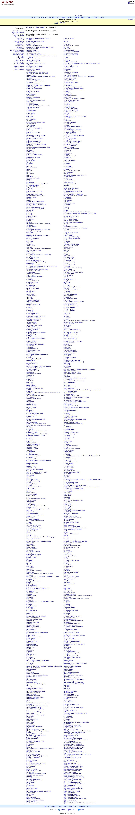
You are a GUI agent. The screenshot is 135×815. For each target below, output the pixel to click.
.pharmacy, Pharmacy (69, 262)
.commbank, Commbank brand (34, 319)
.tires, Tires (66, 559)
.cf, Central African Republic (33, 267)
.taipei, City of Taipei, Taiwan (71, 522)
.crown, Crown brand (31, 353)
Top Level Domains (19, 66)
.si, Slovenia (66, 439)
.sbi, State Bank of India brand (71, 395)
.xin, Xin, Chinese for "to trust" (71, 695)
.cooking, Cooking (31, 334)
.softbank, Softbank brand (70, 462)
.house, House (30, 650)
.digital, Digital (30, 401)
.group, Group (29, 600)
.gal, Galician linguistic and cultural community (38, 541)
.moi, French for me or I (69, 132)
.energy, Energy (30, 441)
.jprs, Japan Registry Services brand (35, 735)
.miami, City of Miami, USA (70, 109)
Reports (51, 17)
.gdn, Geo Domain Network (33, 551)
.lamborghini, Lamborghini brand (34, 775)
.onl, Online (66, 229)
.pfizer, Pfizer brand (68, 257)
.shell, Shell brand (68, 431)
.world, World (66, 688)
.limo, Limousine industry (32, 803)
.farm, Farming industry (32, 479)
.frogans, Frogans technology (34, 528)
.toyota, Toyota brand (68, 584)
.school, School (67, 404)
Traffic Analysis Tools (18, 53)
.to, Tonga (66, 569)
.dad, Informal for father (32, 370)
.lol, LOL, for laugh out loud (70, 53)
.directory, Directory (31, 404)
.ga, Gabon (29, 539)
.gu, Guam (29, 604)
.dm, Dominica (30, 412)
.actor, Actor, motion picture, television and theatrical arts (41, 56)
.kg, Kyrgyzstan (30, 742)
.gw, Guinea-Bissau (31, 612)
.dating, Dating (30, 375)
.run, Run (65, 375)
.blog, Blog (29, 179)
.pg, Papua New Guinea (69, 259)
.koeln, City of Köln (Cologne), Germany (36, 756)
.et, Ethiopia (29, 457)
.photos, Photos (67, 269)
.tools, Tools (66, 573)
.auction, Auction (30, 113)
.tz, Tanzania (66, 601)
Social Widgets (20, 57)
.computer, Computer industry (34, 325)
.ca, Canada (29, 225)
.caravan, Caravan (31, 240)
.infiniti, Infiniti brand (31, 682)
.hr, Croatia (29, 653)
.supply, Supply (67, 504)
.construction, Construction (33, 328)
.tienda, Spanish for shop (69, 556)
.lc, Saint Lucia (30, 785)
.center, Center (30, 263)
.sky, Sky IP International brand (71, 448)
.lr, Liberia (65, 57)
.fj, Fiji (27, 497)
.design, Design (30, 394)
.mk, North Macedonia (69, 117)
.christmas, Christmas (32, 282)
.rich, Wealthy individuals (69, 357)
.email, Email (29, 439)
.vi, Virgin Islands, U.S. (69, 631)
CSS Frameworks (19, 37)
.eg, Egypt (29, 438)
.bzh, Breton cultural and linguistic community (38, 223)
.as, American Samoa (32, 104)
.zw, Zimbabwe (67, 723)
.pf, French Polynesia (69, 256)
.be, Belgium (29, 150)
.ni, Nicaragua (67, 197)
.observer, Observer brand (70, 219)
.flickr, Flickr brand (31, 500)
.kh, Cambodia (30, 744)
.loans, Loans (66, 48)
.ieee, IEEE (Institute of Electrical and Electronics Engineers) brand (44, 666)
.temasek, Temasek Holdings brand (72, 542)
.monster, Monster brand (69, 138)
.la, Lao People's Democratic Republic (36, 773)
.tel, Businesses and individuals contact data (75, 541)
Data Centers (20, 44)
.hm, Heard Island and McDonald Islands (37, 632)
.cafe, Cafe (29, 228)
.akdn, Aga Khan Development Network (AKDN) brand (40, 76)
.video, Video (66, 634)
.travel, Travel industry (69, 592)
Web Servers (20, 38)
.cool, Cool (29, 335)
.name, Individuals (68, 172)
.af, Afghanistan (30, 65)
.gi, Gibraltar (29, 562)
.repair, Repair (67, 347)
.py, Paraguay (67, 317)
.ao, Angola (29, 90)
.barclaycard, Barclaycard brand (34, 137)
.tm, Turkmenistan (68, 566)
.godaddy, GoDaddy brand (33, 581)
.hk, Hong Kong (30, 631)
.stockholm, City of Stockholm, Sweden (73, 489)
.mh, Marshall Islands (69, 107)
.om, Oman (66, 223)
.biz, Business (30, 173)
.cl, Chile (28, 292)
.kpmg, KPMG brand (31, 760)
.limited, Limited (30, 801)
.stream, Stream (67, 494)
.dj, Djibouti (29, 409)
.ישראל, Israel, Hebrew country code (72, 748)
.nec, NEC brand (67, 179)
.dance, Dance (30, 372)
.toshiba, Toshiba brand (69, 578)
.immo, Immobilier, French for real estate (37, 675)
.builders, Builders (31, 215)
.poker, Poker (66, 292)
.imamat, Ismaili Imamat (32, 673)
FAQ (95, 17)
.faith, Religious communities (34, 473)
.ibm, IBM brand (30, 659)
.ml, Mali (65, 119)
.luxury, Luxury (67, 69)
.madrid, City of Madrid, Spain (71, 75)
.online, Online (67, 231)
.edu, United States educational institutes (37, 434)
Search (102, 17)
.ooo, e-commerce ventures (70, 232)
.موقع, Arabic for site (68, 759)
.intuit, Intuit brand (31, 694)
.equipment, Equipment (32, 448)
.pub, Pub (65, 315)
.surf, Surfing (66, 507)
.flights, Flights (30, 501)
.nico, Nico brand (67, 198)
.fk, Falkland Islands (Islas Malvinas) (36, 498)
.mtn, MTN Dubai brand (69, 156)
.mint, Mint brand (67, 115)
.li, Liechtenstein (30, 792)
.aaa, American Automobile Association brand (38, 38)
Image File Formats (19, 65)
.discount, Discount (31, 406)
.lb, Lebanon (29, 784)
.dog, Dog (28, 417)
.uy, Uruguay (66, 613)
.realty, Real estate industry (70, 332)
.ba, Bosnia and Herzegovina (33, 128)
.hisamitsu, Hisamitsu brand (33, 628)
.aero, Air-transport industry (33, 62)
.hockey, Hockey (30, 635)
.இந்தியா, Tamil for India (69, 772)
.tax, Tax (65, 531)
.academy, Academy (31, 50)
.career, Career (30, 244)
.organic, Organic (67, 235)
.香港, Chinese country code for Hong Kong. (75, 798)
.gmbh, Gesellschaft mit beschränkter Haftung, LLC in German (42, 576)
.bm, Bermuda (30, 182)
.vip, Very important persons (70, 639)
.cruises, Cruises (30, 356)
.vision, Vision (67, 642)
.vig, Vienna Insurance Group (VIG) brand (74, 635)
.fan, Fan (28, 476)
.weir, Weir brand (67, 670)
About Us (46, 806)
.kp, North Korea (30, 759)
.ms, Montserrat (67, 153)
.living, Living (66, 42)
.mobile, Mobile (67, 128)
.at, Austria (29, 109)
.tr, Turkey (66, 587)
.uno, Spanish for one (69, 609)
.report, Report (67, 348)
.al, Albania (29, 78)
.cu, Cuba (28, 357)
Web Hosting (20, 42)
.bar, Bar (28, 134)
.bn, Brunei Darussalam (32, 185)
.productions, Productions (70, 303)
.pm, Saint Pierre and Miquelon (71, 290)
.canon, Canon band (31, 234)
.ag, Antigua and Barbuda (33, 69)
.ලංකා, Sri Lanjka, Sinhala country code (73, 778)
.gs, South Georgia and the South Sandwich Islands (40, 601)
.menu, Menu (66, 104)
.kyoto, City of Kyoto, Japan (33, 770)
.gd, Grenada (29, 550)
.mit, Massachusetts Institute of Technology (75, 116)
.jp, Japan (28, 732)
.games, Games (30, 545)
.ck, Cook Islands (30, 291)
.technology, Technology (69, 539)
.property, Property (68, 309)
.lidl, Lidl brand (30, 794)
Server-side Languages (18, 32)
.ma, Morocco (67, 73)
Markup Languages (19, 62)
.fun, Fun (28, 532)
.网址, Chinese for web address (71, 795)
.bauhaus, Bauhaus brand (33, 142)
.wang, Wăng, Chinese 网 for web (72, 657)
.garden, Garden (30, 547)
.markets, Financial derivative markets (73, 88)
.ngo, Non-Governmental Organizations (73, 194)
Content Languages (19, 69)
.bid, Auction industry (31, 167)
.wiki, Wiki (66, 676)
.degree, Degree (30, 384)
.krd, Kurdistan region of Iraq (33, 764)
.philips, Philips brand (69, 265)
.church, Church (30, 284)
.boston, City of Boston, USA (34, 194)
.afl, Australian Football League (34, 66)
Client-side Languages (18, 34)
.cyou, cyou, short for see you (34, 367)
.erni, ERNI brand (30, 451)
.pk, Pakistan (66, 282)
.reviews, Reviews (68, 356)
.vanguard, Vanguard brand (70, 619)
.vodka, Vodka (67, 647)
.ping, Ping (66, 276)
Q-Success (131, 3)
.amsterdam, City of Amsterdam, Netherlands (38, 85)
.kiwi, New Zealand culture (33, 751)
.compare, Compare (31, 323)
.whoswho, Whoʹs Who (69, 673)
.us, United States (68, 612)
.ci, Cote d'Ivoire (30, 285)
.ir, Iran (28, 701)
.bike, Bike (29, 169)
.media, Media (67, 97)
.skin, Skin (66, 447)
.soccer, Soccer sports (69, 459)
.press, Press (66, 300)
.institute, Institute (31, 687)
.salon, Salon (66, 385)
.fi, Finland (29, 485)
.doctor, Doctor (30, 416)
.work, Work (66, 685)
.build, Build (29, 213)
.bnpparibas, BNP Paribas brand (34, 187)
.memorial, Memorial (68, 101)
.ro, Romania (66, 363)
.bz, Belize (29, 222)
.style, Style (66, 498)
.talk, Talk (65, 523)
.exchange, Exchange (32, 463)
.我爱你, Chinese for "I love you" (71, 791)
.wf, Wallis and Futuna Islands (71, 672)
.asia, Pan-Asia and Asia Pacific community (38, 106)
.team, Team (66, 537)
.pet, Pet (65, 254)
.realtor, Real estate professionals (72, 331)
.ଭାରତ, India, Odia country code (71, 770)
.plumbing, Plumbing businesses (71, 287)
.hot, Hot (28, 648)
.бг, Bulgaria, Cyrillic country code (72, 726)
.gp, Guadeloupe (30, 591)
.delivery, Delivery (31, 385)
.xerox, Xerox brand (68, 694)
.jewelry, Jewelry (30, 720)
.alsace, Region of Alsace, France (35, 81)
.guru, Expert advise (31, 610)
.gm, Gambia (29, 575)
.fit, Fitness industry (31, 494)
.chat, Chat (29, 278)
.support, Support (67, 506)
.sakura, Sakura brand (69, 382)
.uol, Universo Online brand (70, 610)
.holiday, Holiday (30, 638)
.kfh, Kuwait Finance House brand (35, 741)
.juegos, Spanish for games (33, 737)
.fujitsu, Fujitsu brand (31, 531)
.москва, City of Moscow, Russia (72, 734)
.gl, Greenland (30, 567)
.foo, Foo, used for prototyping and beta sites (38, 509)
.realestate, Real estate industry (71, 329)
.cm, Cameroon (30, 306)
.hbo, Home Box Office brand (34, 619)
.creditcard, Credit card (32, 348)
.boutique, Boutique (31, 197)
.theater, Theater (67, 551)
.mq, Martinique (67, 150)
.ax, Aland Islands (31, 123)
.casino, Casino (30, 253)
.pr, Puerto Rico (67, 297)
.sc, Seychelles (67, 398)
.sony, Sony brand (68, 469)
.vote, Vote (66, 648)
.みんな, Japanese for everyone (71, 782)
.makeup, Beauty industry (70, 79)
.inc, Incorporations (31, 679)
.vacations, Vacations (69, 617)
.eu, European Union (31, 459)
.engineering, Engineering (32, 444)
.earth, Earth (29, 428)
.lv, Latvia (65, 70)
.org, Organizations (68, 234)
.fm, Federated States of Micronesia (35, 506)
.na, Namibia (66, 169)
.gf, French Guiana (31, 557)
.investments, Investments (33, 695)
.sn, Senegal (66, 454)
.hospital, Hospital (31, 644)
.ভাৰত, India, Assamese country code (73, 766)
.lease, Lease (29, 787)
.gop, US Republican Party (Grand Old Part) (37, 588)
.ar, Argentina (29, 98)
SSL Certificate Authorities (17, 50)
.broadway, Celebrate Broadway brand (36, 204)
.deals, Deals (29, 382)
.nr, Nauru (65, 210)
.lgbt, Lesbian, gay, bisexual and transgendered (38, 791)
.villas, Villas (66, 637)
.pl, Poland (66, 284)
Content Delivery (19, 51)
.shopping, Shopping (68, 437)
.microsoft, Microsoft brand (70, 110)
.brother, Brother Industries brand (35, 207)
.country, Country (30, 340)
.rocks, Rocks (67, 365)
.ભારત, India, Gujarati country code (72, 769)
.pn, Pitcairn (66, 291)
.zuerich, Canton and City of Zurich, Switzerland (76, 722)
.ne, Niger (65, 178)
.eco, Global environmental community (36, 431)
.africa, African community (33, 67)
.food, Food (29, 510)
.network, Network (68, 182)
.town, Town (66, 582)
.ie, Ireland (29, 664)
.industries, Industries (32, 681)
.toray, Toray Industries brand (71, 576)
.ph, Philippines (67, 260)
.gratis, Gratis (29, 597)
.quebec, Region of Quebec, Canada (72, 322)
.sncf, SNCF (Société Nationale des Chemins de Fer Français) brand (81, 456)
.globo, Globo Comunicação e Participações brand (39, 573)
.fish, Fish (28, 491)
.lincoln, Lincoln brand (69, 38)
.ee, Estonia (29, 437)
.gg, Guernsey (30, 559)
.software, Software (68, 463)
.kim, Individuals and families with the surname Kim (40, 748)
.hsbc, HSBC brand (31, 654)
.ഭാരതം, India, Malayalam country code (73, 776)
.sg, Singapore (67, 426)
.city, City (28, 290)
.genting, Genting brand (32, 556)
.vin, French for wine (68, 638)
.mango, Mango (67, 84)
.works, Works (67, 687)
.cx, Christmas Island (31, 363)
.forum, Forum (30, 517)
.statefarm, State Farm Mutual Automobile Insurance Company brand (81, 487)
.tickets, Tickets (67, 554)
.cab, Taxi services (31, 226)
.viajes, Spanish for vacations (71, 632)
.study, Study (66, 497)
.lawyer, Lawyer (30, 782)
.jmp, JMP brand (30, 725)
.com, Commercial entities (33, 317)
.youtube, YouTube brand (69, 710)
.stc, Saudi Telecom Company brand (73, 488)
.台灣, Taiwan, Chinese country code (73, 788)
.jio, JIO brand (30, 722)
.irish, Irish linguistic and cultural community (38, 703)
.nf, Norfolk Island (68, 190)
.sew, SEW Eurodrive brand (70, 422)
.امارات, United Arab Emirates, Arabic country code (76, 754)
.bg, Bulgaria (29, 162)
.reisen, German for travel (70, 340)
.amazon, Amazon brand (32, 84)
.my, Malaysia (67, 166)
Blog (82, 17)
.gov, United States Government (34, 589)
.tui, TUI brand (67, 597)
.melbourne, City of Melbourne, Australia (74, 98)
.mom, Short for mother (69, 134)
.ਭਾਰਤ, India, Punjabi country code (72, 767)
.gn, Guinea (29, 579)
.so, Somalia (66, 457)
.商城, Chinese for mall (69, 789)
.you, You (65, 709)
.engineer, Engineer (31, 442)
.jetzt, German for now (32, 719)
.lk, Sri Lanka (66, 44)
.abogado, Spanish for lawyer (34, 45)
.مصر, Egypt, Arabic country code (72, 757)
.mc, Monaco (66, 91)
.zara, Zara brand (67, 716)
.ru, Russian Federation (69, 370)
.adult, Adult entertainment (33, 59)
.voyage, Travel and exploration (71, 653)
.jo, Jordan (29, 728)
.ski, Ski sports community (70, 445)
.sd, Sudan (66, 412)
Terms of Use (62, 806)
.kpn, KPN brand (30, 762)
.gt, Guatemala (30, 603)
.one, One (65, 225)
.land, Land (29, 776)
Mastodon (72, 809)
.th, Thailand (66, 550)
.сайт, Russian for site (69, 741)
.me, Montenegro (67, 94)
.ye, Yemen (66, 703)
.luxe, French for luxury (69, 67)
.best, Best (29, 156)
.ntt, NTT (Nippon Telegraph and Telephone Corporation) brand (79, 213)
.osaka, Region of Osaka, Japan (71, 237)
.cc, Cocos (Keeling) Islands (33, 260)
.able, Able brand (30, 44)
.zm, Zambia (66, 719)
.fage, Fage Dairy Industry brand (34, 469)
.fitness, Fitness (30, 495)
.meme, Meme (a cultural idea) (71, 100)
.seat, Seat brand (67, 414)
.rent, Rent (66, 344)
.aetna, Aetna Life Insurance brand (35, 63)
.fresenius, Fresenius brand (33, 525)
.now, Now (66, 207)
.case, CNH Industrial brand (33, 250)
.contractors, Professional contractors (36, 332)
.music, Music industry (69, 160)
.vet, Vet (65, 628)
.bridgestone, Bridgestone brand (34, 203)
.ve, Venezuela (67, 622)
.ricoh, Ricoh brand (68, 359)
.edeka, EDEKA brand (32, 432)
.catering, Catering (31, 256)
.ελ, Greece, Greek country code (72, 725)
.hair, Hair (28, 614)
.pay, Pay (65, 251)
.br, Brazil (28, 200)
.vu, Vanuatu (66, 654)
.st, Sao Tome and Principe (70, 482)
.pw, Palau (66, 316)
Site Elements (20, 59)
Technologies (41, 17)
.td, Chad (65, 535)
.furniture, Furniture (31, 535)
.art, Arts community (31, 103)
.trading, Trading (67, 589)
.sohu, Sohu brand (68, 464)
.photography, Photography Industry (72, 267)
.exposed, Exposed (31, 466)
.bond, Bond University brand (34, 191)
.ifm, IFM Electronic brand (33, 667)
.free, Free (29, 523)
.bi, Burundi (29, 165)
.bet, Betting (29, 159)
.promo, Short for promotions (70, 306)
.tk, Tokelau (66, 563)
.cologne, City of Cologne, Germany (35, 316)
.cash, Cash (29, 251)
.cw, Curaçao (29, 362)
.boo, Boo (28, 192)
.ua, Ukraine (66, 603)
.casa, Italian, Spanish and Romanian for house (38, 248)
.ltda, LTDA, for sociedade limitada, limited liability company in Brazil (81, 63)
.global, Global (30, 572)
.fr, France (29, 522)
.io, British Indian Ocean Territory (35, 697)
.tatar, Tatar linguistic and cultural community (75, 528)
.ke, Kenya (29, 739)
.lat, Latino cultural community (34, 779)
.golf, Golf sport (30, 584)
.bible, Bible (29, 166)
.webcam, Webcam (68, 664)
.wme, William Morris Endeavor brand (73, 682)
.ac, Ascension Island (32, 48)
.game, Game (29, 544)
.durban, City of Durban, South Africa (36, 423)
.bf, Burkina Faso (30, 160)
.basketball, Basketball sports (34, 141)
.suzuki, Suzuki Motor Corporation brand (74, 510)
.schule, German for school (70, 406)
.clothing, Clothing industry (33, 300)
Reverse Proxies (19, 45)
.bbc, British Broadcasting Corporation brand (38, 147)
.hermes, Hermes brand (32, 625)
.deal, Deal (29, 379)
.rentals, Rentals (67, 345)
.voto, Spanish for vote (69, 651)
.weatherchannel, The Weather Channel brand (75, 663)
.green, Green (29, 598)
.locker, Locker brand (68, 50)
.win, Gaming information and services (73, 679)
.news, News (66, 187)
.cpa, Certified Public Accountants (35, 344)
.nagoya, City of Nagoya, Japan (71, 170)
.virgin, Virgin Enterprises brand (71, 641)
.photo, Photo (66, 266)
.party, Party (66, 250)
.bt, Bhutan (29, 212)
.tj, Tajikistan (66, 562)
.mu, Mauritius (67, 157)
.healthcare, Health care (32, 622)
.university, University (69, 607)
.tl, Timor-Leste (67, 564)
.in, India (28, 678)
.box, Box (28, 198)
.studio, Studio (67, 495)
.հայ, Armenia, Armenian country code (73, 747)
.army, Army (29, 101)
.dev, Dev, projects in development (35, 395)
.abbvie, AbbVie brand (32, 42)
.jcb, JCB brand (30, 716)
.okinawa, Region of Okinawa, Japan (73, 222)
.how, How (29, 651)
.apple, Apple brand (31, 94)
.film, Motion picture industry (33, 487)
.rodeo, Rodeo (67, 366)
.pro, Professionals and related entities (73, 301)
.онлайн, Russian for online (70, 735)
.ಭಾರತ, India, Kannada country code (72, 775)
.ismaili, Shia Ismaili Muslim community (36, 706)
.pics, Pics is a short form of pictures (73, 272)
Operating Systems (19, 41)
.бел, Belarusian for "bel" (69, 728)
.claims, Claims (30, 294)
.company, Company (31, 322)
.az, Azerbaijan (30, 126)
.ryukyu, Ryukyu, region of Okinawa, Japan (74, 378)
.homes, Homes (30, 639)
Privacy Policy (72, 806)
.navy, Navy (66, 173)
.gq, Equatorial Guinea (32, 592)
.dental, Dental (30, 389)
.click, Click (29, 297)
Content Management (18, 31)
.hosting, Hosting (30, 647)
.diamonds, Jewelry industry (33, 398)
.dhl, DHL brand (30, 397)
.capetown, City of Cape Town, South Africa (37, 235)
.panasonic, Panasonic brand (71, 244)
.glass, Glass (29, 569)
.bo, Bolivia (29, 188)
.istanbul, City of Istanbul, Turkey (35, 709)
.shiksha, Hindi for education (70, 432)
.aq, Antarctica (30, 95)
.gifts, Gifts (29, 564)
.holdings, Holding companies (34, 637)
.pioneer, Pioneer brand (69, 279)
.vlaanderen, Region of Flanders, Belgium (74, 644)
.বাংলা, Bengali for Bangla (69, 763)
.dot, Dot (28, 420)
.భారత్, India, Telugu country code (72, 773)
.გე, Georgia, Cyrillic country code (72, 781)
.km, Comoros (30, 753)
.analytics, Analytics (31, 87)
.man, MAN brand (68, 81)
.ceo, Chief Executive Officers (34, 265)
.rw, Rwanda (66, 376)
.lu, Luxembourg (67, 65)
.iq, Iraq (28, 700)
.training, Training (67, 591)
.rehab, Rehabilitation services (71, 337)
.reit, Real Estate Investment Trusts (72, 341)
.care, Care (29, 242)
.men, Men (66, 103)
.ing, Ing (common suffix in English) (35, 684)
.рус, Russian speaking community (72, 738)
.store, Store (66, 492)
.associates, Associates (32, 107)
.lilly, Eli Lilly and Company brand (35, 800)
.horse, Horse (29, 642)
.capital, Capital (30, 237)
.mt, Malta (66, 154)
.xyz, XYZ (66, 698)
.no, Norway (66, 206)
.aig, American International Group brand (37, 73)
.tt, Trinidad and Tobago (69, 594)
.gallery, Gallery (30, 542)
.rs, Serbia (66, 367)
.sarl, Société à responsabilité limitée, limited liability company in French (82, 389)
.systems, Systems (68, 519)
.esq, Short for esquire (32, 454)
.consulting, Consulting (32, 329)
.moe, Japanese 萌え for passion (72, 131)
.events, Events (30, 462)
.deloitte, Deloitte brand (32, 387)
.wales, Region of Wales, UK (70, 656)
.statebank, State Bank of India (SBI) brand (74, 485)
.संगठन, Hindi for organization (70, 762)
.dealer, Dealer (30, 381)
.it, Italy (28, 710)
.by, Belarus (29, 220)
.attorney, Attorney (31, 110)
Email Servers (20, 48)
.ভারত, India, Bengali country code (72, 764)
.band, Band (29, 131)
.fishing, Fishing (30, 492)
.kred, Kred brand (30, 766)
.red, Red (65, 335)
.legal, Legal (29, 789)
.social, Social (67, 460)
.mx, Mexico (66, 165)
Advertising (82, 806)
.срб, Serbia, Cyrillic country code (72, 742)
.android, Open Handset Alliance (34, 88)
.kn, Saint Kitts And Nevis (33, 754)
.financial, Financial (31, 489)
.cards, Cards (29, 241)
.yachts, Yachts (67, 700)
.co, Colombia (29, 309)
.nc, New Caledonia (68, 176)
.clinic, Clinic (29, 298)
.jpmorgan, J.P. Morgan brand (34, 734)
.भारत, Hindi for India (68, 760)
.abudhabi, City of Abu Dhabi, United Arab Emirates (39, 47)
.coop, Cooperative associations (34, 337)
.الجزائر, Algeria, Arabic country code (73, 751)
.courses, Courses (31, 342)
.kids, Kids (29, 747)
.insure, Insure (30, 689)
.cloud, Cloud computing (32, 301)
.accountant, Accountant (32, 51)
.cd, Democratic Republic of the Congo (36, 262)
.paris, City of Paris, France (70, 245)
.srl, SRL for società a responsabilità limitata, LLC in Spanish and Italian (82, 479)
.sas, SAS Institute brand (70, 391)
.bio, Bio (28, 172)
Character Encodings (18, 63)
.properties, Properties (69, 307)
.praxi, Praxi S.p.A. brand (70, 298)
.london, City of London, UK (70, 54)
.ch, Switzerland (30, 272)
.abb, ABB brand (30, 40)
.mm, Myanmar (67, 120)
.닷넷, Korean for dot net (69, 800)
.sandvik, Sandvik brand (69, 387)
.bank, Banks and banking (33, 132)
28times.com (62, 22)
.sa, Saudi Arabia (67, 379)
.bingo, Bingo (29, 170)
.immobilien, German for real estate (35, 676)
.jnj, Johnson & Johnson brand (34, 726)
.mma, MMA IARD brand (69, 122)
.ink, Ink (28, 685)
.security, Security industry (70, 416)
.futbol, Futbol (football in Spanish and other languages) (40, 537)
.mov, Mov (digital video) (69, 145)
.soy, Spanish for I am (69, 470)
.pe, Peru (65, 253)
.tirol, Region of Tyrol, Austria (71, 560)
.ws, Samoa (66, 689)
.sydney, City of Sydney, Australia (72, 517)
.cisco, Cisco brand (31, 287)
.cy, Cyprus (29, 365)
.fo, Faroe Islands (30, 507)
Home (33, 17)
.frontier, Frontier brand (32, 529)
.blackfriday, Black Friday (33, 178)
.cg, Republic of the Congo (33, 270)
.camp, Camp (29, 232)
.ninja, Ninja (66, 201)
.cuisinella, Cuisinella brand (33, 359)
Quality (70, 17)
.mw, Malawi (66, 163)
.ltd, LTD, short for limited (70, 62)
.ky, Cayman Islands (31, 769)
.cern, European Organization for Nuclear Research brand (41, 266)
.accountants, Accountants (33, 53)
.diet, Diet (28, 400)
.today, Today (66, 570)
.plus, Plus (66, 288)
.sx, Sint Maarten (67, 514)
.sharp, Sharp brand (68, 429)
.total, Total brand (67, 579)
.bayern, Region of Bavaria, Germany (36, 144)
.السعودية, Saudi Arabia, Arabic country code (75, 753)
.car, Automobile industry (32, 238)
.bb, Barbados (30, 145)
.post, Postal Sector (68, 295)
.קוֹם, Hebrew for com (68, 750)
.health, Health (30, 620)
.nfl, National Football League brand (72, 191)
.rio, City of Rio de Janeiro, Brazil (72, 360)
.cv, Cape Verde (30, 360)
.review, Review (67, 354)
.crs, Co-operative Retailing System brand (37, 354)
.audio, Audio (29, 116)
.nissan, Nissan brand (69, 203)
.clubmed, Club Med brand (33, 304)
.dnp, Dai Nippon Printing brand (34, 413)
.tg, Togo (65, 548)
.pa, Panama (66, 241)
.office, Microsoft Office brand (71, 220)
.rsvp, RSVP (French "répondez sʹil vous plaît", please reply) (79, 369)
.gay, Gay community (31, 548)
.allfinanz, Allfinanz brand (32, 79)
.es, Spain (29, 453)
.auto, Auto (29, 117)
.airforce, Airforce (30, 75)
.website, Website (68, 667)
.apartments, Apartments (32, 91)
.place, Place (66, 285)
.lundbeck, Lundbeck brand (70, 66)
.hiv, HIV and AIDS (31, 629)
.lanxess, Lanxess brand (32, 778)
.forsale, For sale (30, 516)
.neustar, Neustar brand (69, 184)
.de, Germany (29, 378)
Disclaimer (54, 806)
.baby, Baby (29, 129)
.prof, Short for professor (69, 304)
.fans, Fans (29, 478)
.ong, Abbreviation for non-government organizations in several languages (75, 227)
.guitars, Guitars (30, 609)
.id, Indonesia (29, 663)
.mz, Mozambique (68, 167)
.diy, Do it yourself (31, 407)
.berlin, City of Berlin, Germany (34, 154)
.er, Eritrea (29, 450)
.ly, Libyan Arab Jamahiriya (70, 72)
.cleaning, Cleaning (31, 295)
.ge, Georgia (29, 553)
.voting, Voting (67, 650)
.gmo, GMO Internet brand (33, 578)
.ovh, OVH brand (67, 240)
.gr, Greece (29, 594)
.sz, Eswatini (66, 520)
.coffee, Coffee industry (32, 313)
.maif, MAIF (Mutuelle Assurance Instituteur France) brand (78, 76)
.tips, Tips (66, 557)
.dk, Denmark (29, 410)
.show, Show (66, 438)
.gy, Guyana (29, 613)
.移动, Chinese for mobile (70, 794)
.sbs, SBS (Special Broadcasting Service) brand (76, 397)
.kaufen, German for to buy (33, 738)
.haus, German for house (32, 617)
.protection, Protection (69, 310)
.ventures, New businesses (70, 625)
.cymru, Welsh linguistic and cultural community (39, 366)
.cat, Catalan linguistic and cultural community (38, 254)
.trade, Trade (66, 588)
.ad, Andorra (29, 57)
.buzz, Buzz (29, 217)
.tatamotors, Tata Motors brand (71, 526)
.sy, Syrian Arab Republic (70, 516)
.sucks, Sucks (67, 501)
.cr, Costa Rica (30, 345)
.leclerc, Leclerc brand (32, 788)
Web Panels (21, 40)
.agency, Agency (30, 70)
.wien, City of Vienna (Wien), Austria (72, 675)
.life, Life (28, 795)
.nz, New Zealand (67, 217)
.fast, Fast (29, 482)
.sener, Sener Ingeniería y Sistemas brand (74, 419)
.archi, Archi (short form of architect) (35, 100)
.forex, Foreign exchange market (34, 514)
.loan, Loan (66, 47)
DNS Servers (20, 47)
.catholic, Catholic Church (33, 257)
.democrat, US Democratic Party (34, 388)
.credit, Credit (29, 347)
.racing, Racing (67, 325)
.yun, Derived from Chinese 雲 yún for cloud (75, 713)
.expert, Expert (30, 464)
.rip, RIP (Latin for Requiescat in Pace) (73, 362)
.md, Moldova (66, 92)
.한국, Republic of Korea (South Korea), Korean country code (79, 803)
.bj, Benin (28, 175)
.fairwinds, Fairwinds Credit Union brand (36, 472)
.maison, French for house (70, 78)
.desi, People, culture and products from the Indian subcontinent (43, 392)
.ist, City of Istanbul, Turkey (33, 707)
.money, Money (67, 137)
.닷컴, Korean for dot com (70, 801)
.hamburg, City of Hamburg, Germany (36, 616)
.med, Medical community (70, 95)
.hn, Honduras (30, 634)
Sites (63, 17)
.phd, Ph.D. (66, 263)
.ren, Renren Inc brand (69, 342)
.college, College (30, 315)
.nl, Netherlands (67, 204)
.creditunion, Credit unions (33, 350)
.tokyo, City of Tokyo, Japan (70, 572)
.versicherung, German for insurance (73, 626)
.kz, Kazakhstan (30, 772)
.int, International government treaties (36, 691)
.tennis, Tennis (67, 544)
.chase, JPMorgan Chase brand (34, 276)
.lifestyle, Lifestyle (31, 797)
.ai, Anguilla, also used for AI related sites (37, 72)
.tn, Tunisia (66, 567)
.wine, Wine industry (68, 681)
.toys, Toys (66, 585)
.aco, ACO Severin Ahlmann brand (35, 54)
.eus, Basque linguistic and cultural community (38, 460)
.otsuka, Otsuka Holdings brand (71, 238)
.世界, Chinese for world (69, 785)
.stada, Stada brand (68, 484)
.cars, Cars (29, 247)
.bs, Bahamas (30, 210)
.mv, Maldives (67, 162)
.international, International (33, 692)
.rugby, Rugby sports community (71, 372)
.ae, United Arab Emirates (33, 60)
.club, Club (29, 303)
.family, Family (30, 475)
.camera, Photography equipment (35, 231)
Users (77, 17)
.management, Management (70, 82)
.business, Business (31, 216)
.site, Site (65, 442)
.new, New (66, 185)
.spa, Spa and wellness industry (71, 472)
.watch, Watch (67, 659)
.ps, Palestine (67, 312)
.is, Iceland (29, 704)
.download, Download (31, 422)
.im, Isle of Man (30, 672)
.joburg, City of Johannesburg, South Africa (37, 731)
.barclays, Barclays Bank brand (34, 138)
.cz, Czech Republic (31, 369)
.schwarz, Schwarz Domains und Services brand (76, 407)
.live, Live (65, 41)
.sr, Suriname (66, 478)
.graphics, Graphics (31, 595)
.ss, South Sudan (67, 481)
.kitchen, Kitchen (30, 750)
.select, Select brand (68, 417)
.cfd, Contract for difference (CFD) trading (37, 269)
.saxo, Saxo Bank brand (69, 392)
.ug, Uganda (66, 604)
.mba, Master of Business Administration (74, 90)
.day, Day (28, 376)
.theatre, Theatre (67, 553)
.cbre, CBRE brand (31, 259)
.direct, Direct (29, 403)
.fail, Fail (28, 470)
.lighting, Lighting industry (33, 798)
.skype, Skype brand (68, 450)
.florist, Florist (29, 503)
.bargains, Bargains (31, 140)
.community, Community (32, 320)
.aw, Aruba (29, 120)
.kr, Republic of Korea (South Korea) (35, 763)
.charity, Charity (30, 275)
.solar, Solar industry (68, 466)
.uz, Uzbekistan (67, 614)
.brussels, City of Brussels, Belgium (35, 209)
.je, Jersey (29, 717)
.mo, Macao (66, 125)
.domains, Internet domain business (35, 419)
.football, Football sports (32, 512)
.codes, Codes (30, 312)
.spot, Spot (66, 476)
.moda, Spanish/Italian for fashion (72, 129)
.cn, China (29, 307)
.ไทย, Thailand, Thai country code (72, 779)
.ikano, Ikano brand (31, 669)
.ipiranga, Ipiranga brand (32, 698)
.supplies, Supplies (68, 503)
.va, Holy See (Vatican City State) (72, 616)
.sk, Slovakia (66, 444)
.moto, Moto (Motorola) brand (71, 142)
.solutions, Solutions (68, 467)
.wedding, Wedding (68, 669)
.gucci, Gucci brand (31, 606)
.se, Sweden (66, 413)
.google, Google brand (32, 587)
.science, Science (68, 409)
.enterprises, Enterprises (32, 445)
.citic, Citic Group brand (32, 288)
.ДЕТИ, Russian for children (70, 729)
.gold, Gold (29, 582)
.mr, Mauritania (67, 151)
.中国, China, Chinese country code (72, 787)
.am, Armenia (29, 82)
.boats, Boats (29, 190)
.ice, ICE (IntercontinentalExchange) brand (37, 660)
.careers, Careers (30, 245)
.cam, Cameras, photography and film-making (38, 229)
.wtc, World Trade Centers (70, 691)
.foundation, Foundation (32, 519)
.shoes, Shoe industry (69, 434)
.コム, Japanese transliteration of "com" (73, 784)
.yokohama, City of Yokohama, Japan (73, 707)
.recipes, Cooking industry (70, 334)
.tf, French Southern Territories (71, 547)
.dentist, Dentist (30, 391)
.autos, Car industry (31, 119)
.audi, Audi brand (30, 115)
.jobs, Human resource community (35, 729)
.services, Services (68, 420)
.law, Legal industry (31, 781)
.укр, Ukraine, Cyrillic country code (72, 744)
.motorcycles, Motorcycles (70, 144)
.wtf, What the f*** (68, 692)
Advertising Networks (18, 54)
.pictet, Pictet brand (68, 273)
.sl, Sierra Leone (67, 451)
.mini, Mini (66, 113)
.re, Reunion (66, 328)
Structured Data (20, 60)
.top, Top (65, 575)
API (58, 17)
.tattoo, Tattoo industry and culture (72, 529)
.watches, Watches (68, 660)
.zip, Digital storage (68, 717)
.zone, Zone (66, 720)
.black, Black (29, 176)
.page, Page (66, 242)
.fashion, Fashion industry (33, 481)
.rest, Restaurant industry (70, 351)
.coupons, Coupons (31, 341)
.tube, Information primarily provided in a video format (77, 595)
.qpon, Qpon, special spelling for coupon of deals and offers (79, 320)
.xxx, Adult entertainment (70, 697)
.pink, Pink (66, 278)
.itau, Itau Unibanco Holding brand (35, 712)
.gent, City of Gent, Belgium (33, 554)
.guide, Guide (29, 607)
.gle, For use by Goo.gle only (34, 570)
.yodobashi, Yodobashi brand (71, 704)
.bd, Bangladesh (30, 148)
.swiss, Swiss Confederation (70, 513)
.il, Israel (28, 670)
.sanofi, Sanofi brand (68, 388)
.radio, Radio (66, 326)
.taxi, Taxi (65, 532)
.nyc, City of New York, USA (70, 216)
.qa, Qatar (66, 319)
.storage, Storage (67, 491)
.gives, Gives (29, 566)
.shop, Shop (66, 435)
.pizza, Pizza (66, 281)
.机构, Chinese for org (69, 792)
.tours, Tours (66, 581)
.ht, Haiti (28, 656)
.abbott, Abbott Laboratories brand (35, 41)
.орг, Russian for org (68, 737)
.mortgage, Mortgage (68, 140)
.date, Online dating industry (33, 373)
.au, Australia (29, 112)
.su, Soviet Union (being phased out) (73, 500)
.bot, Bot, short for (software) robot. (35, 195)
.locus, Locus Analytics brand (71, 51)
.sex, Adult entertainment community (73, 423)
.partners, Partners (68, 247)
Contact (89, 806)
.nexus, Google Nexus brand (70, 188)
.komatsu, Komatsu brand (33, 757)
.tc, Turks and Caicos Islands (71, 534)
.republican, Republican (69, 350)
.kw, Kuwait (29, 767)
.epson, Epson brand (31, 447)
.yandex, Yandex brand (69, 701)
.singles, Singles (67, 441)
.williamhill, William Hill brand (71, 678)
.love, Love (66, 56)
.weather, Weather (68, 662)
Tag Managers (20, 56)
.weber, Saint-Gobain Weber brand (72, 666)
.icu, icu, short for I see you (33, 662)
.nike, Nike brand (67, 200)
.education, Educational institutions (35, 435)
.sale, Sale (66, 384)
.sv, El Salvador (67, 512)
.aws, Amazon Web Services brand (35, 122)
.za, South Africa (67, 714)
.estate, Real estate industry (33, 456)
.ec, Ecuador (29, 429)
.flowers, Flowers (30, 504)
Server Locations (19, 67)
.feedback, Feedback (31, 484)
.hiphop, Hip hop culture (32, 626)
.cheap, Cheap (30, 279)
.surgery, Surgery (67, 509)
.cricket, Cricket (30, 351)
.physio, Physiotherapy (69, 270)
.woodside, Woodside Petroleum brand (73, 684)
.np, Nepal (66, 209)
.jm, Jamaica (29, 723)
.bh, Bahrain (29, 163)
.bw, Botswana (30, 219)
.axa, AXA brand (30, 125)
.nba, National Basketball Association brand (74, 175)
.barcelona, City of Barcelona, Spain (35, 135)
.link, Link (65, 40)
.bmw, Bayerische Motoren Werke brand (36, 184)
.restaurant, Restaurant (69, 353)
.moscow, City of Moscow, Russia (72, 141)
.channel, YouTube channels (33, 273)
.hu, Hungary (29, 657)
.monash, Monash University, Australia (73, 135)
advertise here (78, 15)
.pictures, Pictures (68, 275)
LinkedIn (62, 809)
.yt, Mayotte (66, 712)
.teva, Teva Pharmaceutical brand (72, 545)
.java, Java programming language (35, 714)
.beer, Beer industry (31, 153)
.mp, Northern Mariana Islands (71, 148)
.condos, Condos (30, 326)
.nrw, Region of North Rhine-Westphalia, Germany (76, 212)
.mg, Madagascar (67, 106)
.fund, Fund (29, 534)
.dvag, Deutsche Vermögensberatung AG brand (38, 425)
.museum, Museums (68, 159)
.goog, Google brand (31, 585)
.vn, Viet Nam (67, 645)
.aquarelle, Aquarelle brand (33, 97)
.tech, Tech (66, 538)
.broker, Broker (30, 206)
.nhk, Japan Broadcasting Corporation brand (75, 195)
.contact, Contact (30, 331)
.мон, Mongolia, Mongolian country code (74, 732)
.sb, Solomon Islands (68, 394)
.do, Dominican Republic (32, 414)
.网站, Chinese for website (70, 797)
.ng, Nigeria (66, 192)
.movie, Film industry (68, 147)
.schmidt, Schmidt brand (69, 403)
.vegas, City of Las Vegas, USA (71, 623)
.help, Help (29, 623)
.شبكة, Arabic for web (69, 756)
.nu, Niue (65, 215)
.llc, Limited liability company (71, 45)
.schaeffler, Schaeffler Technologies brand (74, 401)
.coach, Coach (30, 310)
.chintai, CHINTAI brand (32, 281)
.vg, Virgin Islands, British (70, 629)
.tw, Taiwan (66, 600)
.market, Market (67, 85)
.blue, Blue (29, 181)
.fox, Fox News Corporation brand (35, 520)
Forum (89, 17)
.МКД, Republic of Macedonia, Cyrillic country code (77, 731)
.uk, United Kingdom (68, 606)
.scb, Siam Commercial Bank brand (72, 400)
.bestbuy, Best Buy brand (33, 157)
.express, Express (31, 467)
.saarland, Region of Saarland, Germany (73, 381)
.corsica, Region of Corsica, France (35, 338)
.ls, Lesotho (66, 59)
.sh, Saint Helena (67, 428)
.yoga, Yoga (66, 706)
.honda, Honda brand (31, 641)
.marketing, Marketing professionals (72, 87)
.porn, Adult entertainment (70, 294)
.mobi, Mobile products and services (72, 126)
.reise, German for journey (70, 338)
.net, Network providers (69, 181)
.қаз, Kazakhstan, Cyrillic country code (73, 745)
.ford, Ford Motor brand (32, 513)
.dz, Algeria (29, 426)
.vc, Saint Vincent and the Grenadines (73, 620)
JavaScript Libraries (19, 35)
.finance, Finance (30, 488)
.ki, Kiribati (29, 745)
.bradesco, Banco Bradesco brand (35, 201)
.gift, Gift (28, 563)
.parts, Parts (66, 248)
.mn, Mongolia (67, 123)
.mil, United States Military (70, 112)
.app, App (28, 92)
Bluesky (82, 809)
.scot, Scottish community (70, 410)
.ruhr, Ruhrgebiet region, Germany (72, 373)
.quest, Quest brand (68, 323)
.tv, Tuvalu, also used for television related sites (76, 598)
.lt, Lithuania (66, 60)
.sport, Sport (66, 475)
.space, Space (67, 473)
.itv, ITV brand (30, 713)
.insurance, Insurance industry (34, 688)
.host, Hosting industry (32, 645)
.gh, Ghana (29, 560)
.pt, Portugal (66, 313)
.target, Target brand (68, 525)
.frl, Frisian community (32, 526)
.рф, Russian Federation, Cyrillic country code (75, 739)
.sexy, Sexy (66, 425)
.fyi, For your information (32, 538)
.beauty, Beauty (30, 151)
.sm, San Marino (67, 453)
